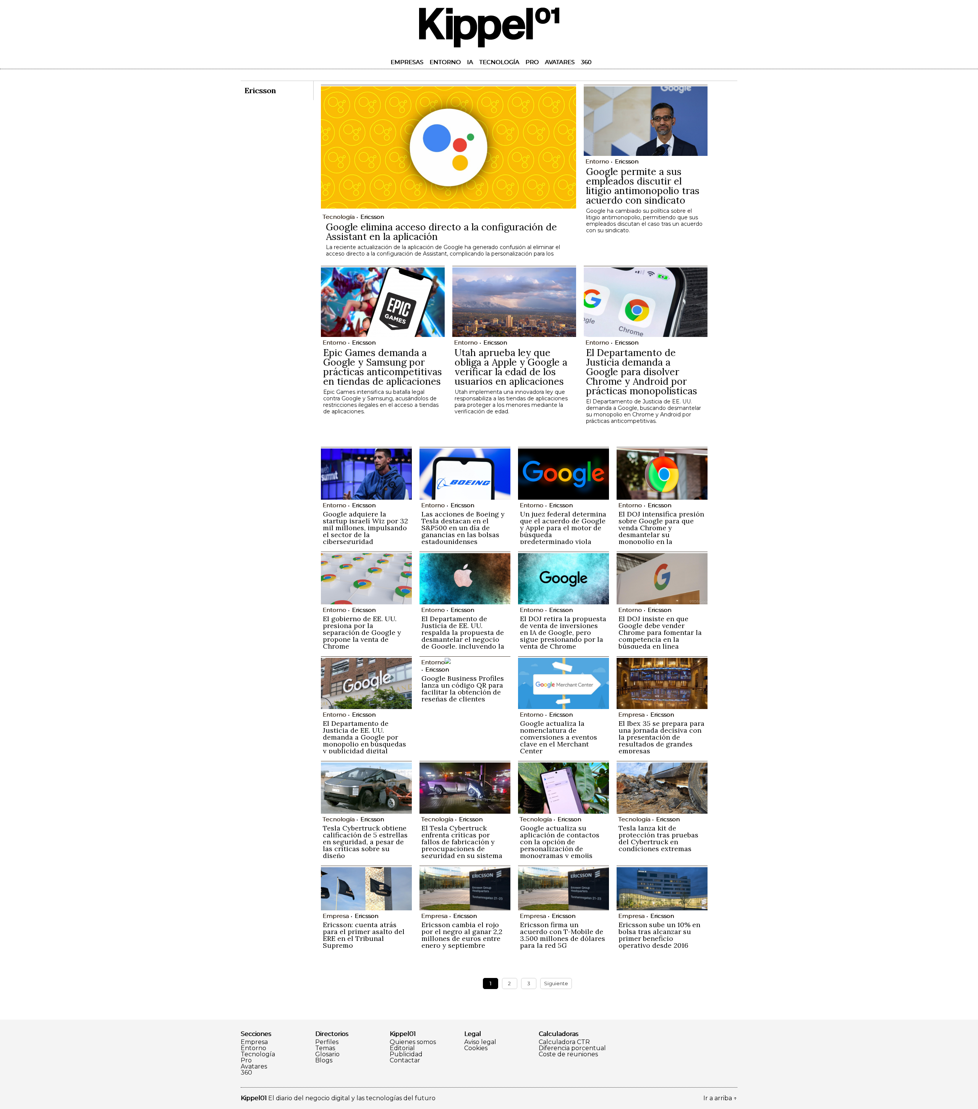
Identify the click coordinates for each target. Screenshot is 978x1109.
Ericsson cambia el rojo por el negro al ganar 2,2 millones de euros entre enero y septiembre (461, 935)
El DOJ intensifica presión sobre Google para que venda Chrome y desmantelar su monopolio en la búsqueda (661, 531)
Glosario (327, 1054)
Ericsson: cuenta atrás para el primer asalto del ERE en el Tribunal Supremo (364, 935)
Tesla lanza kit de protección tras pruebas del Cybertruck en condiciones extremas (658, 838)
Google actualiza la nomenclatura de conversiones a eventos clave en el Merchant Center (558, 737)
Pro (532, 62)
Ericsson (372, 216)
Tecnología (499, 62)
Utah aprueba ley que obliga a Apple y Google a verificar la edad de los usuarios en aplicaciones (511, 366)
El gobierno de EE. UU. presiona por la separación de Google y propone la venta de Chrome (362, 632)
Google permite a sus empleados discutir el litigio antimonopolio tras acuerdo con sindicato (642, 185)
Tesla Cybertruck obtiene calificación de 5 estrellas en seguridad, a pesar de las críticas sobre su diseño (365, 842)
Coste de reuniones (568, 1054)
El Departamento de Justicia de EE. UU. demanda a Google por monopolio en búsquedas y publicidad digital (364, 737)
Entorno (445, 62)
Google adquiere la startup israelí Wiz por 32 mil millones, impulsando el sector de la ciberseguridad (365, 528)
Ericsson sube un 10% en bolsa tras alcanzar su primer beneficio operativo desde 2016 (659, 935)
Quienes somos (413, 1042)
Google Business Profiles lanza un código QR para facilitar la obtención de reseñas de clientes (462, 688)
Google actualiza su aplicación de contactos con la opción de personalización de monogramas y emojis (559, 842)
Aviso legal (480, 1042)
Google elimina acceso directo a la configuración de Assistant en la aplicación (441, 232)
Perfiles (326, 1042)
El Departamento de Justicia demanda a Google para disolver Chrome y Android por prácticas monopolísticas (641, 371)
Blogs (323, 1060)
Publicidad (406, 1054)
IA (470, 62)
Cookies (475, 1048)
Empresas (406, 62)
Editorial (402, 1048)
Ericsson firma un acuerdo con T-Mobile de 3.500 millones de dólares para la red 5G (562, 935)
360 (586, 62)
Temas (325, 1048)
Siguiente (556, 983)
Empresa (254, 1042)
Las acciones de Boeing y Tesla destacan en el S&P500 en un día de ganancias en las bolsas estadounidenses (463, 528)
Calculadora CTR (564, 1042)
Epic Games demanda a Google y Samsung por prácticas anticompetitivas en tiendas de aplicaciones (382, 366)
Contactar (405, 1060)
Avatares (560, 62)
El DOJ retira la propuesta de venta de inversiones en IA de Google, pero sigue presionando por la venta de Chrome (563, 632)
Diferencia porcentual (572, 1048)
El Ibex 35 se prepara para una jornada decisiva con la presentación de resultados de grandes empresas (661, 737)
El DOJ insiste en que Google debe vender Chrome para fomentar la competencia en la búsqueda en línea (660, 632)
